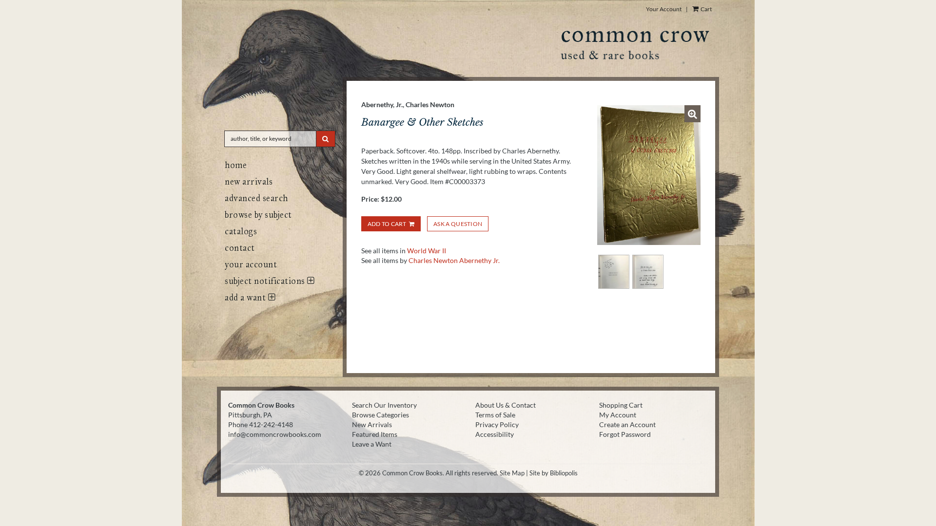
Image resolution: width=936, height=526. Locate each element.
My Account (617, 415)
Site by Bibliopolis (553, 473)
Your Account (664, 9)
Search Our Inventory (384, 405)
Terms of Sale (495, 415)
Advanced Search (256, 198)
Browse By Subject (258, 214)
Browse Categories (380, 415)
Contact (240, 248)
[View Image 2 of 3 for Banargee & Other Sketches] (613, 272)
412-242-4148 (271, 424)
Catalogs (241, 231)
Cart (706, 9)
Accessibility (494, 434)
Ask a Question (457, 223)
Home (236, 165)
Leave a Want (371, 444)
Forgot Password (625, 434)
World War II (426, 250)
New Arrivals (249, 181)
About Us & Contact (505, 405)
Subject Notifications (266, 281)
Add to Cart (387, 223)
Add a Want (246, 297)
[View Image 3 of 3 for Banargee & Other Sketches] (647, 272)
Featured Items (374, 434)
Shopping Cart (621, 405)
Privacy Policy (497, 424)
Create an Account (627, 424)
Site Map (512, 473)
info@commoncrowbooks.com (274, 434)
